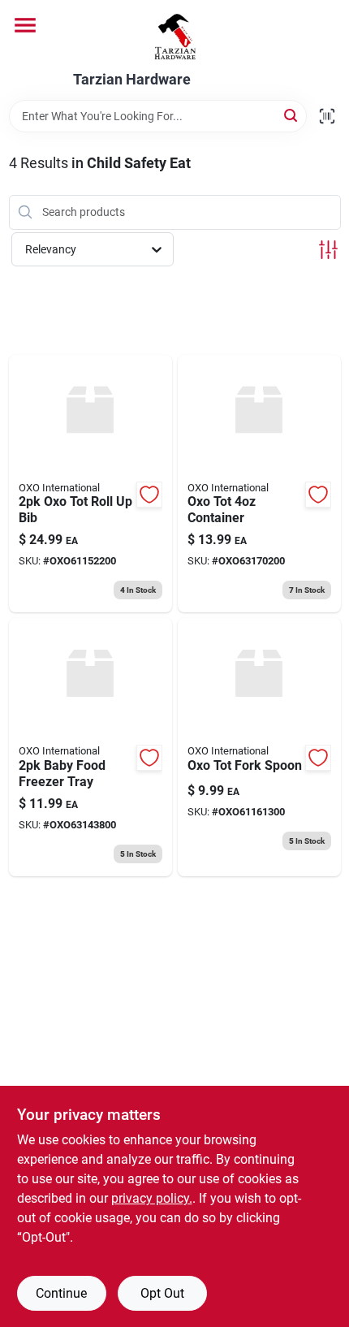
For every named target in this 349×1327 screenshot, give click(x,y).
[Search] (292, 115)
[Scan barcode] (327, 116)
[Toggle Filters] (328, 249)
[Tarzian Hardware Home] (174, 35)
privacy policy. (151, 1198)
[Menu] (25, 25)
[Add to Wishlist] (149, 495)
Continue (61, 1293)
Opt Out (162, 1293)
